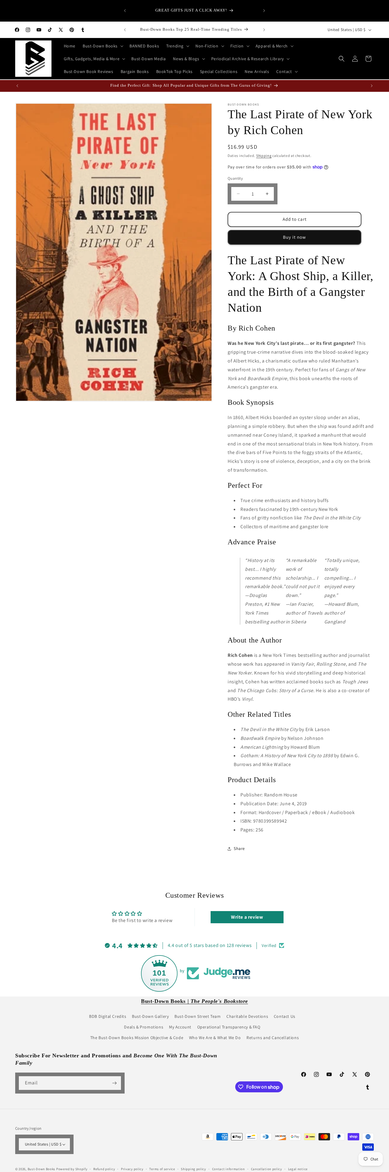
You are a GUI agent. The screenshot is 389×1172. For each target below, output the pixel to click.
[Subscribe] (114, 1083)
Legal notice (298, 1169)
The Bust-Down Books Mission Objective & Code (136, 1037)
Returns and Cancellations (272, 1037)
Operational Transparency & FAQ (228, 1027)
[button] (102, 46)
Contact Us (284, 1016)
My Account (180, 1027)
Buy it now (294, 237)
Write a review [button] (247, 917)
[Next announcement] (264, 10)
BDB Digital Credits (107, 1016)
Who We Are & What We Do (215, 1037)
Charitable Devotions (247, 1016)
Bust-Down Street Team (197, 1016)
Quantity (235, 178)
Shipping (264, 155)
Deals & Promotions (143, 1027)
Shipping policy (193, 1169)
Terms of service (162, 1169)
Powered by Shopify (72, 1169)
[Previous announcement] (125, 10)
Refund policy (104, 1169)
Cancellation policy (266, 1169)
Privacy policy (132, 1169)
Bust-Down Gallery (150, 1016)
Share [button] (239, 848)
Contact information (228, 1169)
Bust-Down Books (42, 1169)
